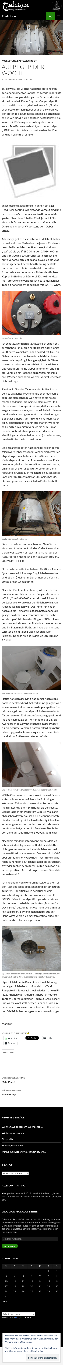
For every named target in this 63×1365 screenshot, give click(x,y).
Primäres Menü (59, 16)
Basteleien (23, 61)
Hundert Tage (12, 1092)
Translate (27, 1317)
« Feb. (6, 1301)
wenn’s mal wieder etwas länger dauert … (24, 1151)
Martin (28, 79)
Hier (4, 1193)
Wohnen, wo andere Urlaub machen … (22, 1126)
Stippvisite (7, 1139)
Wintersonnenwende (13, 1132)
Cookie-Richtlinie (35, 1351)
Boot (33, 61)
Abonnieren (9, 1246)
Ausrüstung (9, 61)
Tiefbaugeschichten (12, 1145)
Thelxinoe (9, 16)
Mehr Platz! (13, 1079)
